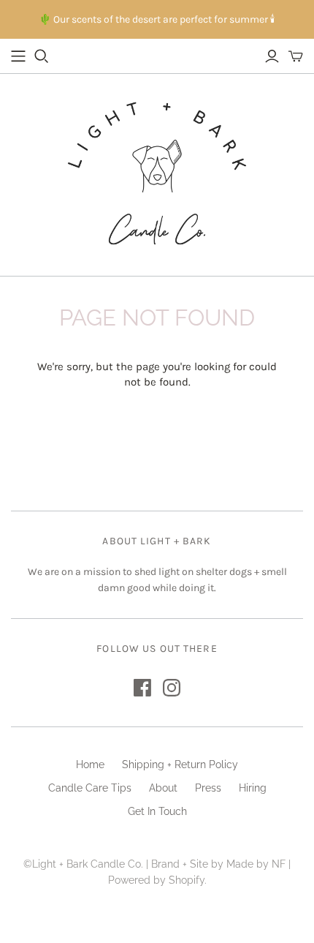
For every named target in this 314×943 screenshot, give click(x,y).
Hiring (253, 788)
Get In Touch (157, 811)
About (163, 788)
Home (90, 764)
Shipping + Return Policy (180, 764)
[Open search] (41, 56)
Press (208, 788)
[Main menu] (18, 56)
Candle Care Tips (89, 788)
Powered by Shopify (156, 880)
